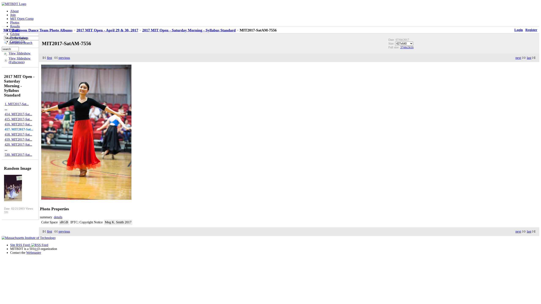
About (14, 11)
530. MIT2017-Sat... (18, 154)
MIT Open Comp (22, 18)
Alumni (15, 30)
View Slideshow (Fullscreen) (20, 60)
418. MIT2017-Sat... (18, 134)
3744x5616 (407, 47)
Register (531, 30)
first (49, 58)
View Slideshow (20, 53)
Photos (14, 22)
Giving (14, 34)
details (58, 217)
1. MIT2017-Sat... (17, 104)
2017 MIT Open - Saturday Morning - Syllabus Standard (189, 30)
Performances (19, 37)
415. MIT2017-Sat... (18, 119)
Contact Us (17, 41)
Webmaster (33, 252)
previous (64, 58)
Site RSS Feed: (20, 245)
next (518, 58)
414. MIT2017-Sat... (18, 114)
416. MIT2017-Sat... (18, 124)
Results (15, 26)
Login (518, 30)
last (529, 58)
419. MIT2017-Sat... (18, 139)
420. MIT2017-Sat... (18, 144)
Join (13, 15)
